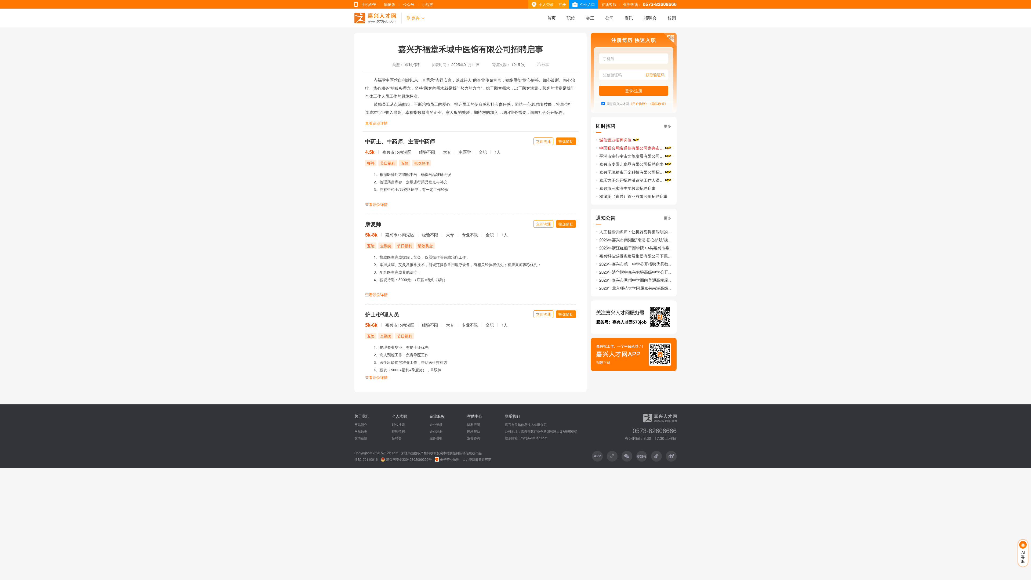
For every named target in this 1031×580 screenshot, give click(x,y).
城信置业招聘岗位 (615, 140)
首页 (551, 18)
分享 (545, 64)
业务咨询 (473, 438)
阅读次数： (501, 64)
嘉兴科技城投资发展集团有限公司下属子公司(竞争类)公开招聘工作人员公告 (636, 256)
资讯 (629, 18)
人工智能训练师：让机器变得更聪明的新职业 (636, 232)
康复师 (373, 224)
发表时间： (440, 64)
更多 (667, 126)
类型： (398, 64)
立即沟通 (543, 141)
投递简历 (565, 141)
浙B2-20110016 (366, 459)
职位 (571, 18)
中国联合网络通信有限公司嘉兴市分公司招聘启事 (635, 148)
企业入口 (587, 4)
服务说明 (436, 438)
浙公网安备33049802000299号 (409, 459)
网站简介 (360, 424)
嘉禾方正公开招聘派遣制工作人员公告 (633, 180)
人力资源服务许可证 (476, 459)
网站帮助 (473, 431)
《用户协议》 (638, 103)
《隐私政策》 (658, 103)
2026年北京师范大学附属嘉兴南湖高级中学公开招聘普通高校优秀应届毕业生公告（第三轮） (636, 288)
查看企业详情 (376, 123)
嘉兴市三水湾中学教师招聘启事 (627, 188)
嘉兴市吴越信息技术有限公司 (526, 424)
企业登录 (436, 424)
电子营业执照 (449, 459)
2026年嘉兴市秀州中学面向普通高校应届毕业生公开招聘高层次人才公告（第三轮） (636, 280)
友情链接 (360, 438)
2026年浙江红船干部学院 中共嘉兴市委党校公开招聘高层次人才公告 (636, 248)
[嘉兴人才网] (375, 18)
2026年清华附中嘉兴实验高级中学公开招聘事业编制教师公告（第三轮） (636, 272)
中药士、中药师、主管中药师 (400, 141)
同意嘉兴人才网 (618, 103)
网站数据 (360, 431)
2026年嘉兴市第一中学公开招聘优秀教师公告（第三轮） (636, 264)
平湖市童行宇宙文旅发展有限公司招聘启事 (635, 156)
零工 (590, 18)
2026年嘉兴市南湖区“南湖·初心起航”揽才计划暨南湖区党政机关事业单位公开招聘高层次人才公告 (636, 240)
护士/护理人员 (382, 314)
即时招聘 (412, 64)
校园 (671, 18)
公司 (609, 18)
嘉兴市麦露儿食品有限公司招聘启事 (631, 164)
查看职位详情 (376, 204)
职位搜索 (398, 424)
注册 (562, 4)
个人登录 (546, 4)
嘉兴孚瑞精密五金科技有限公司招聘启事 (635, 172)
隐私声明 (473, 424)
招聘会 (650, 18)
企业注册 (436, 431)
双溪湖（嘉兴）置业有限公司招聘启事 (633, 196)
